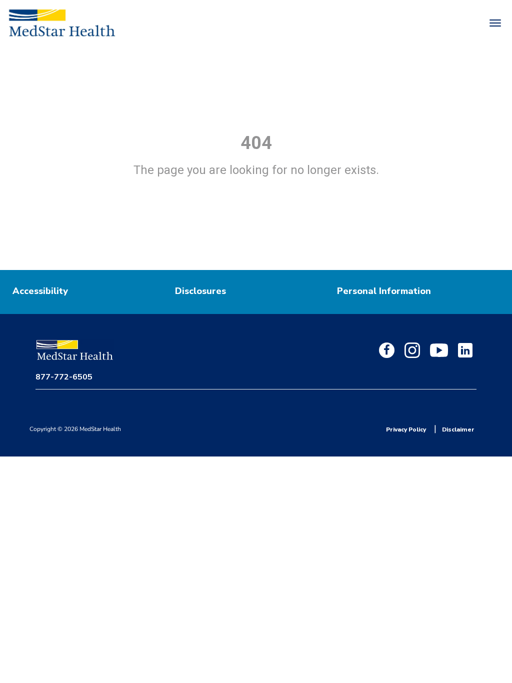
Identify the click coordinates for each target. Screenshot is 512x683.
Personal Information (384, 291)
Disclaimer (458, 430)
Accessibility (40, 291)
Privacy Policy (406, 430)
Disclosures (200, 291)
